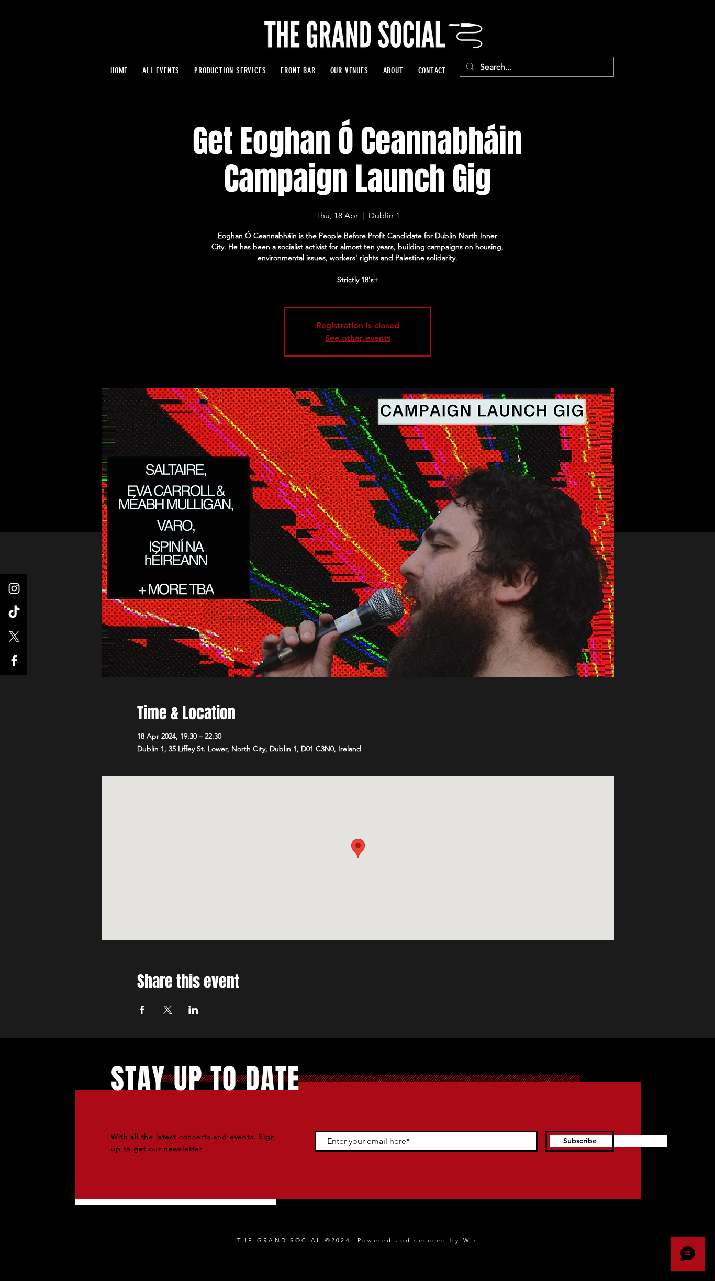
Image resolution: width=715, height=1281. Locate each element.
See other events (357, 338)
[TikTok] (14, 612)
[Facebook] (14, 660)
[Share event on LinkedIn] (193, 1010)
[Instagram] (14, 588)
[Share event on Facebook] (142, 1010)
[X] (14, 636)
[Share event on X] (168, 1010)
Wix (470, 1240)
